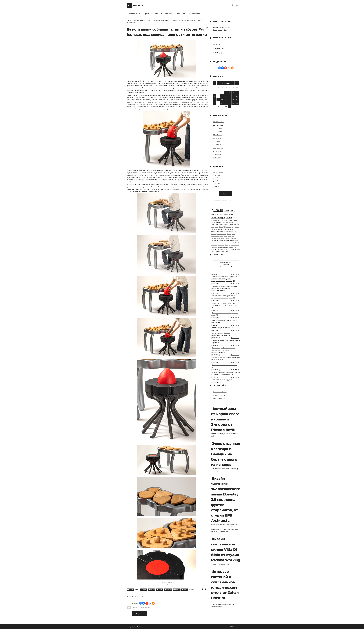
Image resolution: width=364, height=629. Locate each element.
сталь (221, 236)
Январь (142, 20)
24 (229, 103)
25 (233, 103)
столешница (214, 243)
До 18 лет (217, 175)
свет (227, 222)
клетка (222, 251)
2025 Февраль (218, 154)
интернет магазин (221, 234)
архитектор (224, 220)
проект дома (236, 217)
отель (215, 229)
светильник (214, 224)
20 (214, 103)
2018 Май (216, 141)
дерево (152, 589)
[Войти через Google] (150, 603)
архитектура (218, 217)
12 (237, 96)
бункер (237, 227)
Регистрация (217, 30)
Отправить (139, 613)
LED (233, 236)
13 (214, 100)
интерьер (229, 210)
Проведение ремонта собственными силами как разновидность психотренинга (224, 288)
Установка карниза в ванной (221, 328)
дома (215, 45)
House (229, 217)
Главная (129, 20)
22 (222, 103)
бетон (213, 222)
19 (148, 20)
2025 (136, 20)
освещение (221, 245)
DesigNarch (138, 5)
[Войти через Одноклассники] (153, 603)
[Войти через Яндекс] (146, 603)
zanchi (144, 589)
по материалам (167, 582)
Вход (225, 30)
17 (229, 100)
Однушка (220, 249)
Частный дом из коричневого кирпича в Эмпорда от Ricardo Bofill (225, 419)
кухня (225, 236)
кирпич (221, 243)
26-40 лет (217, 181)
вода (233, 227)
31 (229, 107)
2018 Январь (217, 135)
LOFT (226, 251)
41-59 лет (217, 183)
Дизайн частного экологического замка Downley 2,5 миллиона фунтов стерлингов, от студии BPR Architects (225, 500)
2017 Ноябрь (217, 128)
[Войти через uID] (140, 603)
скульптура (233, 249)
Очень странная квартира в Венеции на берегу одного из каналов (225, 454)
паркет (227, 238)
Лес (212, 229)
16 (226, 100)
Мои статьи (235, 274)
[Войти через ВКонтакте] (143, 603)
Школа (225, 249)
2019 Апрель (217, 145)
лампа (229, 236)
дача (238, 224)
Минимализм (215, 236)
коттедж (222, 227)
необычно (233, 238)
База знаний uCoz (219, 398)
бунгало (229, 234)
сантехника (214, 245)
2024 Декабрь (218, 148)
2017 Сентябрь (218, 122)
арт (229, 249)
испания (231, 247)
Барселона (214, 247)
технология (214, 240)
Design (227, 245)
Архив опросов (226, 200)
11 (233, 96)
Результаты (216, 200)
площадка (217, 251)
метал (185, 589)
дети (212, 251)
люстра (221, 224)
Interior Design (235, 245)
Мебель (177, 589)
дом (231, 214)
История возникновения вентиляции (224, 365)
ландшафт (225, 214)
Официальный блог (220, 392)
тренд (220, 214)
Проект (221, 240)
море (238, 249)
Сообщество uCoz (219, 395)
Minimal (213, 249)
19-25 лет (217, 178)
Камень (218, 222)
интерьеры (217, 49)
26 (237, 103)
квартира (214, 214)
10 (229, 96)
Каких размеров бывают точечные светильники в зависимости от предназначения (223, 350)
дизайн (131, 589)
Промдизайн (214, 227)
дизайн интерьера (223, 247)
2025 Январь (217, 151)
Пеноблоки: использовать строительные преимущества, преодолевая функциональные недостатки (225, 279)
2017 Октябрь (218, 125)
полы (223, 222)
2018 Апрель (217, 138)
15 (222, 100)
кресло (227, 229)
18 (233, 100)
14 (218, 100)
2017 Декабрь (218, 131)
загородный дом (215, 220)
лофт (231, 224)
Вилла (226, 240)
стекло (235, 220)
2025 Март (217, 158)
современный (221, 238)
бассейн (237, 243)
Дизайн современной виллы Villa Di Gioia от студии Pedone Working (225, 549)
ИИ (233, 243)
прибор (232, 240)
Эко (235, 224)
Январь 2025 (226, 83)
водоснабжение (228, 243)
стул (235, 247)
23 (226, 103)
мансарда (213, 238)
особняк (228, 227)
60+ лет (217, 186)
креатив (169, 589)
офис (233, 234)
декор (236, 240)
